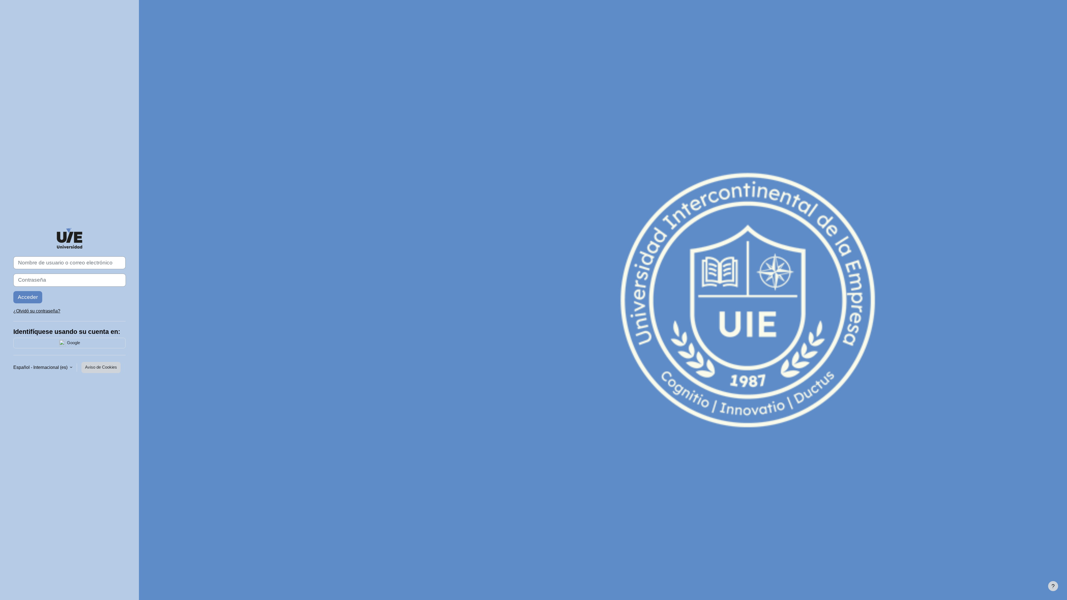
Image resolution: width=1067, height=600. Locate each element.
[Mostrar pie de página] (1053, 586)
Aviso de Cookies (101, 367)
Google (73, 342)
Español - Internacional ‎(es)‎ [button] (41, 367)
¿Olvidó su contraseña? (36, 311)
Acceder (28, 297)
